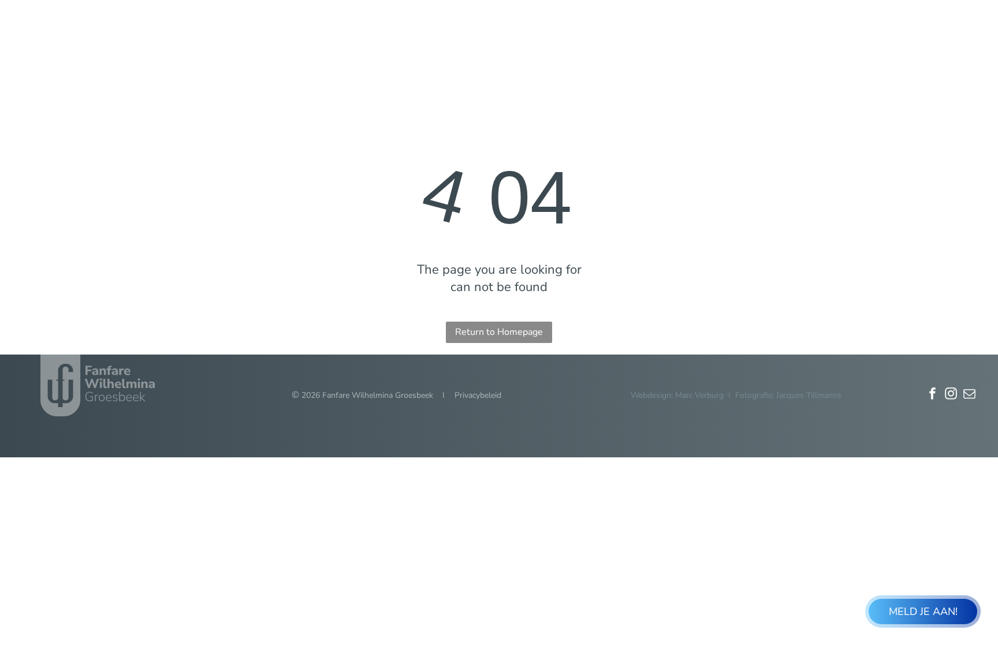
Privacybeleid (478, 395)
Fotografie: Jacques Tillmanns (788, 395)
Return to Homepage (499, 332)
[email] (969, 395)
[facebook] (932, 395)
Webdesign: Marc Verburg (677, 395)
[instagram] (951, 395)
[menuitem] (507, 45)
